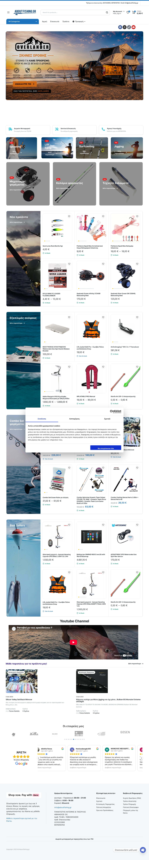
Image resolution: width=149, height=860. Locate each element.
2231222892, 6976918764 (111, 3)
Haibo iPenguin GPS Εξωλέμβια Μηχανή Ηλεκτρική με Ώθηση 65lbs (56, 397)
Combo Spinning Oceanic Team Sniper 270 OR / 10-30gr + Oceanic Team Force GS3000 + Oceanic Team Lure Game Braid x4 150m (91, 500)
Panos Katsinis (12, 711)
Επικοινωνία (54, 21)
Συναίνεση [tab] (42, 419)
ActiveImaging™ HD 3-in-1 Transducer (125, 347)
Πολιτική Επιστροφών (131, 807)
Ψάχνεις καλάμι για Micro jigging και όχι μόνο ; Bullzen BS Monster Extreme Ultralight (108, 700)
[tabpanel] (17, 734)
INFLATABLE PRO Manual (86, 396)
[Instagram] (125, 27)
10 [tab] (80, 739)
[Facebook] (120, 27)
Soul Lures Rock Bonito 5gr (53, 246)
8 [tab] (77, 739)
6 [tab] (73, 739)
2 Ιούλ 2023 (9, 697)
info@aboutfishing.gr (131, 3)
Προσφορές (79, 21)
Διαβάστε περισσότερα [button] (49, 767)
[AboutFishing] (25, 12)
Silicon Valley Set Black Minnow (19, 699)
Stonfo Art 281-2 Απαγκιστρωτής (123, 396)
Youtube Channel (74, 621)
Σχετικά (99, 801)
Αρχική (44, 21)
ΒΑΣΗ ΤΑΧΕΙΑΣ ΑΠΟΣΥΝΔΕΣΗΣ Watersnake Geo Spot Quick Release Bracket (56, 349)
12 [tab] (84, 739)
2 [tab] (66, 739)
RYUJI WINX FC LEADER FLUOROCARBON (51, 294)
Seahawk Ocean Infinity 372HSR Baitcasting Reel (88, 294)
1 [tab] (64, 739)
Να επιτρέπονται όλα (106, 448)
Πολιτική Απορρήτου (103, 807)
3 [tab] (68, 739)
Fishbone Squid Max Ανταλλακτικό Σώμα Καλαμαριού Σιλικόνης (90, 247)
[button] (69, 216)
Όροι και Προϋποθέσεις (104, 810)
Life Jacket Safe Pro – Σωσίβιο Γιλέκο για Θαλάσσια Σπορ (90, 348)
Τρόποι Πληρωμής (129, 804)
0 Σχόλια (26, 711)
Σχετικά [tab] (107, 419)
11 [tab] (82, 739)
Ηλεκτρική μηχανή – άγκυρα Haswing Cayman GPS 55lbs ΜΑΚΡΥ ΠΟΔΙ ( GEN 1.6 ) (91, 604)
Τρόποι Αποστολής (129, 801)
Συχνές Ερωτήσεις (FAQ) (132, 798)
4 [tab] (70, 739)
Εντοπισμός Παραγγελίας (105, 804)
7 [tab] (75, 739)
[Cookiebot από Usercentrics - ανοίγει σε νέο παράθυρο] (111, 411)
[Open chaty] (143, 850)
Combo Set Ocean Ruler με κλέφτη (55, 497)
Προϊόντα (66, 21)
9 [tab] (78, 739)
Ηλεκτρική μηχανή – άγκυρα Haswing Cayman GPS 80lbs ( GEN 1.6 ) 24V (57, 555)
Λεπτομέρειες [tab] (74, 419)
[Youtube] (133, 27)
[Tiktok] (129, 27)
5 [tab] (71, 739)
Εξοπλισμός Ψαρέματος (16, 672)
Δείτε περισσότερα (134, 664)
